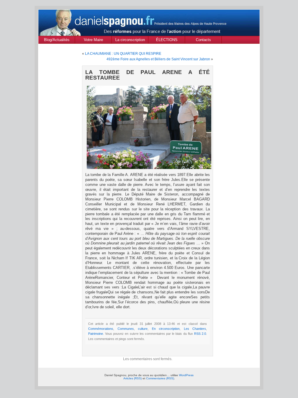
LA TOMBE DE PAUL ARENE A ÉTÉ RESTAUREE (147, 75)
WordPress (186, 375)
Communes (126, 328)
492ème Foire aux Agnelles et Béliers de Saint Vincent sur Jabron (158, 59)
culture (143, 328)
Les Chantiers (195, 328)
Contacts (203, 40)
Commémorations (100, 328)
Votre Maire (93, 40)
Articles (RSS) (132, 378)
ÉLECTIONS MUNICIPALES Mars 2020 (166, 40)
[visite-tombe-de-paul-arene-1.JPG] (147, 126)
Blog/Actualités (57, 40)
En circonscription (166, 328)
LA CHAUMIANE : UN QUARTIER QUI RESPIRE (123, 54)
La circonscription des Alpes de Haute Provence (129, 40)
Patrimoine (95, 333)
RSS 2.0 (200, 333)
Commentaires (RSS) (160, 378)
